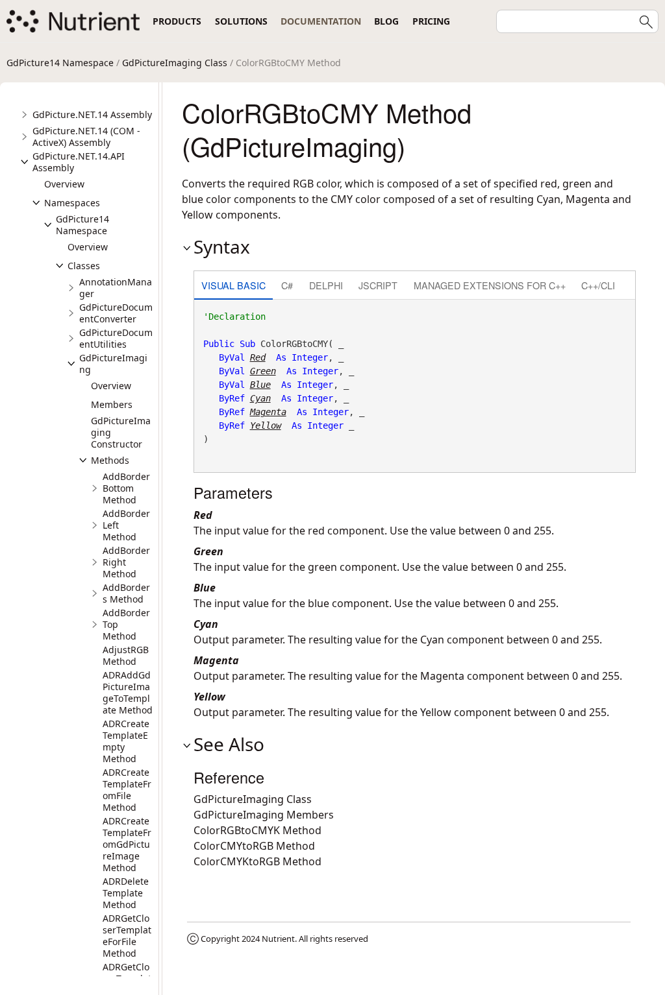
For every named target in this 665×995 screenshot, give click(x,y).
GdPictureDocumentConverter (116, 313)
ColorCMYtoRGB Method (254, 846)
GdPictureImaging (113, 364)
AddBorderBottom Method (126, 488)
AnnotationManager (115, 288)
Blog (386, 21)
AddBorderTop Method (126, 624)
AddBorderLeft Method (126, 525)
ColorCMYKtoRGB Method (257, 861)
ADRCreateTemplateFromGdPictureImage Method (127, 844)
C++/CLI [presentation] (598, 285)
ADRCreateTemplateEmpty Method (126, 741)
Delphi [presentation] (326, 285)
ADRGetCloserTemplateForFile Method (127, 935)
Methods (110, 460)
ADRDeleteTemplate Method (126, 893)
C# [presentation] (287, 285)
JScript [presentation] (377, 285)
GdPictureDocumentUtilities (116, 338)
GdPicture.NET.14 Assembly (92, 114)
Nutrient (278, 938)
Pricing (431, 21)
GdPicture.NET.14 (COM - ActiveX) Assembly (86, 137)
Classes (84, 265)
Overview (64, 184)
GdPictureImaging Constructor (121, 432)
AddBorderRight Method (126, 562)
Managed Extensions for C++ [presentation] (490, 285)
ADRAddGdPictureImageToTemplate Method (128, 692)
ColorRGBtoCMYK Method (257, 830)
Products (177, 21)
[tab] (233, 286)
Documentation (321, 21)
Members (111, 404)
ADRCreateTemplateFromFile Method (127, 789)
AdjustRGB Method (126, 655)
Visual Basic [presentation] (233, 285)
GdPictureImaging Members (264, 815)
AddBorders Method (126, 593)
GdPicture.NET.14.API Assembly (78, 162)
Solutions (241, 21)
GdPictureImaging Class (174, 62)
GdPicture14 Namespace (60, 62)
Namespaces (72, 203)
